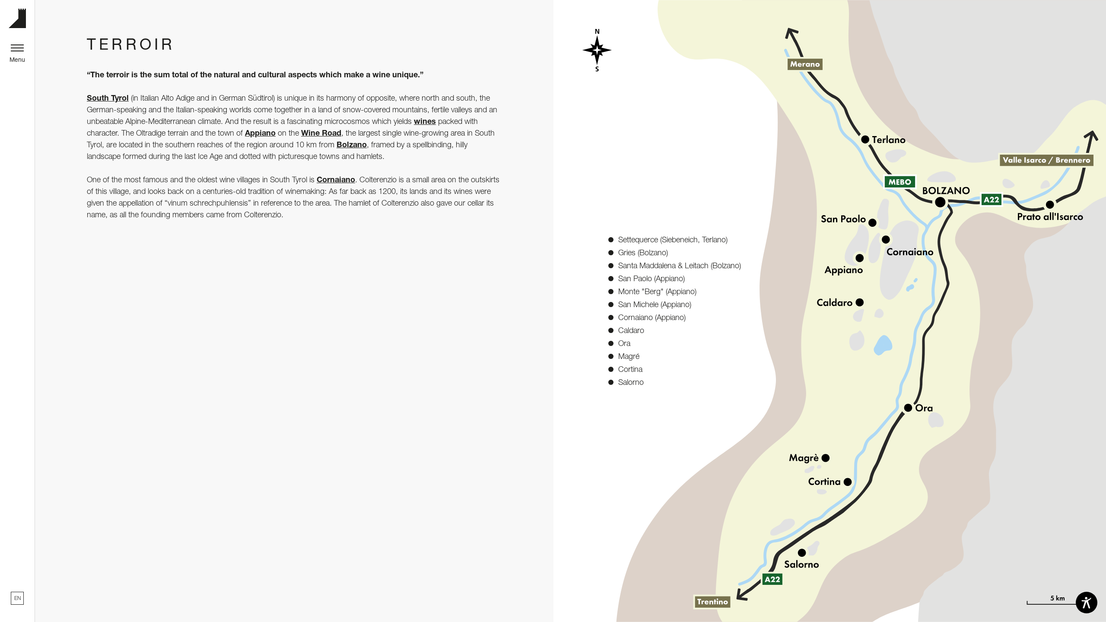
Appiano (260, 132)
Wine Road (321, 132)
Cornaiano (336, 179)
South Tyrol (108, 97)
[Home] (17, 18)
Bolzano (352, 144)
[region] (368, 619)
